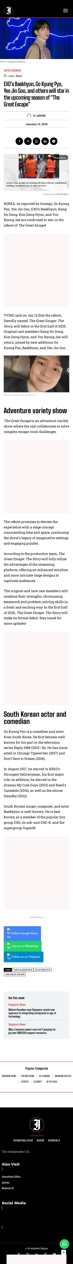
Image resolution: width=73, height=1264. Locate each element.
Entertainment (13, 70)
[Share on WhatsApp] (64, 1244)
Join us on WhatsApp (25, 946)
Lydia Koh (41, 115)
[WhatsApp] (36, 141)
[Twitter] (28, 141)
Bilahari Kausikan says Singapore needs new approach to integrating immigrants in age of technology (32, 1013)
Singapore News (16, 1004)
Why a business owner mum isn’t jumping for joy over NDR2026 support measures (32, 1031)
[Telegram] (53, 141)
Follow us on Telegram (26, 957)
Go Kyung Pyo (42, 970)
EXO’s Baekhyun (23, 970)
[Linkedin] (45, 141)
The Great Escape (14, 974)
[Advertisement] (36, 270)
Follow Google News (25, 933)
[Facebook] (19, 141)
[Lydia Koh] (30, 115)
